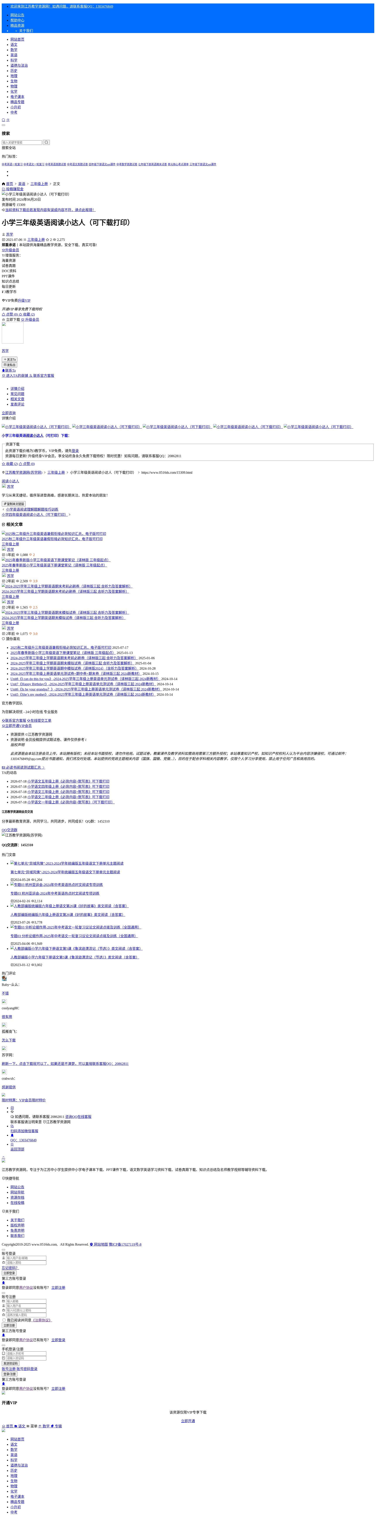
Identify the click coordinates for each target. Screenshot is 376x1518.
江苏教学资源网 (58, 1122)
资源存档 (17, 1197)
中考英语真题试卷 (55, 164)
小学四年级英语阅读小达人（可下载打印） (35, 514)
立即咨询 (9, 413)
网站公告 (17, 15)
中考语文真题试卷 (77, 164)
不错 (5, 993)
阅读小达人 (35, 435)
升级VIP (24, 300)
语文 (13, 44)
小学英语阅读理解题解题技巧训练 (32, 509)
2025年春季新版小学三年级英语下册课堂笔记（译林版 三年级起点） (54, 565)
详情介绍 (17, 389)
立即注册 (58, 1288)
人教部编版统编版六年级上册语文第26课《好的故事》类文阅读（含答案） (67, 915)
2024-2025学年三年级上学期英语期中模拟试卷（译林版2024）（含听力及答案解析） (74, 668)
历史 (13, 71)
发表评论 (17, 404)
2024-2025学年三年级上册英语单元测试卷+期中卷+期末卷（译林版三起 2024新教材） (76, 673)
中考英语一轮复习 (12, 164)
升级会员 (12, 250)
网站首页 (17, 39)
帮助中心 (17, 20)
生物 (13, 81)
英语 (13, 55)
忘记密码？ (10, 1268)
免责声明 (17, 1230)
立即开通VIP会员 (18, 726)
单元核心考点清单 (178, 164)
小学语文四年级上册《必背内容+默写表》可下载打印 (68, 786)
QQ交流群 (9, 830)
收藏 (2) (28, 314)
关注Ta (11, 359)
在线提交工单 (40, 720)
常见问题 (17, 394)
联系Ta (10, 370)
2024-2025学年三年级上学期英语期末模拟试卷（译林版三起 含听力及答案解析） (64, 618)
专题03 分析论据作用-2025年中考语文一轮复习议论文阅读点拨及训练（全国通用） (74, 936)
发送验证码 (10, 1363)
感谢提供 (9, 1087)
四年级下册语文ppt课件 (102, 164)
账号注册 (9, 1369)
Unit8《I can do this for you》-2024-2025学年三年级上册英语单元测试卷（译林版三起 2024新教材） (85, 679)
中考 (13, 112)
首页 (9, 184)
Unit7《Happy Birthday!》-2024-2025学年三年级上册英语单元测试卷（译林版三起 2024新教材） (83, 684)
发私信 (11, 365)
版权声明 (17, 1225)
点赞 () (12, 314)
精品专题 (17, 102)
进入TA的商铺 (17, 375)
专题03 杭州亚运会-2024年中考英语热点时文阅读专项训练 (54, 893)
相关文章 (17, 399)
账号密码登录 (27, 1369)
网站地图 (100, 1244)
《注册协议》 (41, 1320)
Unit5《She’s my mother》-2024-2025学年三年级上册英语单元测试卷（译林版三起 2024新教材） (83, 694)
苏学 (9, 234)
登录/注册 (9, 1374)
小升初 (15, 107)
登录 (75, 451)
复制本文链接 (15, 504)
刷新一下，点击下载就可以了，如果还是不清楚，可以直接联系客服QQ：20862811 (65, 1064)
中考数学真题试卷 (126, 164)
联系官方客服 (43, 375)
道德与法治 (19, 65)
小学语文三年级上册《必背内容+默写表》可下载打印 (68, 792)
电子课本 (17, 97)
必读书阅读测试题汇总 (23, 767)
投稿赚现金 (14, 189)
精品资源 (17, 25)
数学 (13, 50)
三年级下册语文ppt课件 (203, 164)
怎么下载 (9, 1040)
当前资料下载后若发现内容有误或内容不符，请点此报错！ (50, 210)
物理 (13, 86)
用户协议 (26, 1288)
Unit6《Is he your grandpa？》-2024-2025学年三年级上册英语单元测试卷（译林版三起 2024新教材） (86, 689)
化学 (13, 91)
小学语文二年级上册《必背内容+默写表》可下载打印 (68, 797)
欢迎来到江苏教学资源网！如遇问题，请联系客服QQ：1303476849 (61, 6)
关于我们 (17, 1220)
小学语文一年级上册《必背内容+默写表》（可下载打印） (71, 802)
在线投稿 (17, 1203)
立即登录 (9, 1273)
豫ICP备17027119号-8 (125, 1244)
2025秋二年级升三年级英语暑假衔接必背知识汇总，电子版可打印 (52, 539)
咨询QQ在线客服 (78, 1117)
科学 (13, 60)
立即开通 (188, 1421)
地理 (13, 76)
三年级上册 (39, 184)
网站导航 (17, 1192)
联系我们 (17, 1236)
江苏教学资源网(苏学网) (23, 472)
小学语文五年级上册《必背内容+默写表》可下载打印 (68, 781)
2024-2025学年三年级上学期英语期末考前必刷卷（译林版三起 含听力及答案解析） (65, 591)
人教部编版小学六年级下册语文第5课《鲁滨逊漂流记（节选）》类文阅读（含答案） (74, 957)
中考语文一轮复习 (34, 164)
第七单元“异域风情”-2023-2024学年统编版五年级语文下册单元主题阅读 (65, 872)
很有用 (7, 1017)
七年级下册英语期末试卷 (152, 164)
